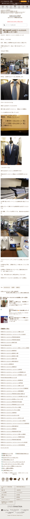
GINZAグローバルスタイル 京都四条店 (8, 428)
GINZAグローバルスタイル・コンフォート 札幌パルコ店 (12, 331)
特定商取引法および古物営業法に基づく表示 (7, 502)
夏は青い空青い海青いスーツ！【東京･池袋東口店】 (17, 292)
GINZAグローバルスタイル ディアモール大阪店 (10, 409)
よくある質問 (3, 492)
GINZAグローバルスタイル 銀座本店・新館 (9, 355)
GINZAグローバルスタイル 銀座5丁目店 (9, 358)
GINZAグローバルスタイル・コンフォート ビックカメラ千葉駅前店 (14, 388)
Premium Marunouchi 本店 (6, 345)
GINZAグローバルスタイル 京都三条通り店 (9, 426)
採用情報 (18, 497)
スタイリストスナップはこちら (15, 21)
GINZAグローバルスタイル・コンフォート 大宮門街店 (12, 382)
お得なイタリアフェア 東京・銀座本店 (9, 291)
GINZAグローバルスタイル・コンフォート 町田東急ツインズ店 (13, 374)
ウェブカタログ (19, 492)
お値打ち (18, 287)
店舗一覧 (3, 490)
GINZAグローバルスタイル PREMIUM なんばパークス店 (12, 404)
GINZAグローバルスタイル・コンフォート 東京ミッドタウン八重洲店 (15, 347)
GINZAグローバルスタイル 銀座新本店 (8, 350)
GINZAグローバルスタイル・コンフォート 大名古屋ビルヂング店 (14, 396)
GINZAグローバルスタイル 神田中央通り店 (9, 361)
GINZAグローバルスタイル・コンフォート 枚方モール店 (12, 418)
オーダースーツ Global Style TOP (6, 487)
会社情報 (18, 494)
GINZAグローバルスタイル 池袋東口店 (8, 366)
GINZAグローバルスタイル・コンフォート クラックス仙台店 (13, 334)
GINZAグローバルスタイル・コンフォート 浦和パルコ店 (12, 385)
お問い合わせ (3, 494)
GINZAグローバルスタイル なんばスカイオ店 (10, 415)
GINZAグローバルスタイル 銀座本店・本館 (9, 353)
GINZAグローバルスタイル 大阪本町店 (8, 412)
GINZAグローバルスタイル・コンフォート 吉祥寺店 (11, 369)
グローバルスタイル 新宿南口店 (7, 364)
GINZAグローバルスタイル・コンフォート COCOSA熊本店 (13, 445)
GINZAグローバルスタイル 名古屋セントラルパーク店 (12, 399)
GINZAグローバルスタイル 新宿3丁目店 (9, 342)
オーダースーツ (7, 287)
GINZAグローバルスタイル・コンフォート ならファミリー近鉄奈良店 (15, 423)
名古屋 (13, 287)
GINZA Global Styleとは (20, 486)
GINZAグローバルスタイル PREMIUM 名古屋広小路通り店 (13, 393)
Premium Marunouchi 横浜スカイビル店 (9, 377)
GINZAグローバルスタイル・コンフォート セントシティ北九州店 (14, 442)
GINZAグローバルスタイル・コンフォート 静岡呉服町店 (12, 391)
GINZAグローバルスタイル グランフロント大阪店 (11, 407)
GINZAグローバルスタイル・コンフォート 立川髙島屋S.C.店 (13, 372)
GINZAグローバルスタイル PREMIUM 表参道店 (10, 339)
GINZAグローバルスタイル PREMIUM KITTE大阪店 (11, 401)
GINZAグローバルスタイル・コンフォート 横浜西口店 (12, 380)
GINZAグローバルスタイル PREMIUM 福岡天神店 (11, 439)
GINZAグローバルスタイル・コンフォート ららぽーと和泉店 (13, 420)
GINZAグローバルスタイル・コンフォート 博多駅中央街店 (13, 436)
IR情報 (2, 497)
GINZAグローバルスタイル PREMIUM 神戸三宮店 (11, 431)
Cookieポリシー (19, 499)
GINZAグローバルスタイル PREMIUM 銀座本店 (10, 337)
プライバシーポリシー (5, 499)
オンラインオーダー (5, 447)
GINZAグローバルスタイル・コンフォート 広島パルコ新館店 (13, 434)
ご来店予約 (18, 490)
